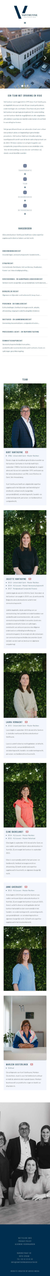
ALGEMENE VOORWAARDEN (25, 1244)
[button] (25, 23)
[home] (25, 12)
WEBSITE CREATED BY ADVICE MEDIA (25, 1271)
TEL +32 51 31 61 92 (25, 1259)
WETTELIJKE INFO (25, 1238)
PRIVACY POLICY (25, 1241)
